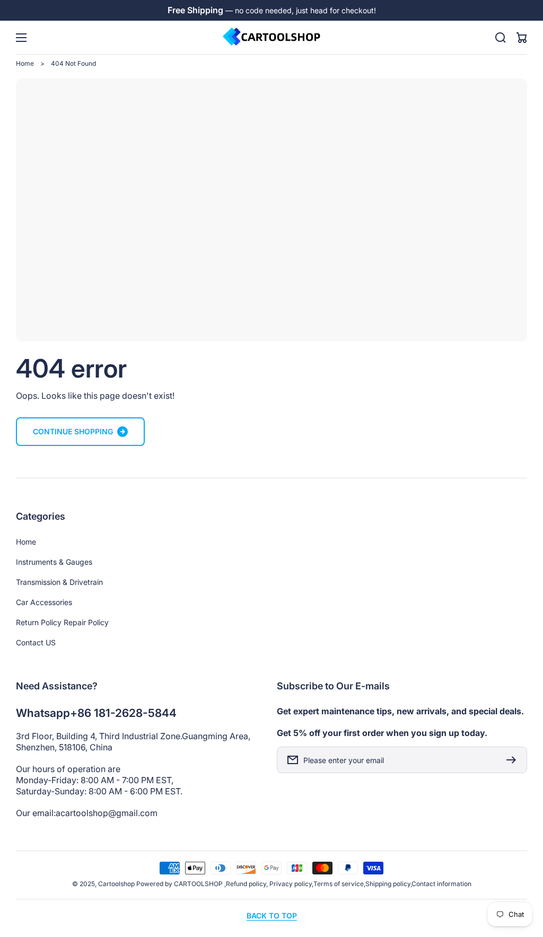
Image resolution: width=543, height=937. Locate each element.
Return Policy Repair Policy (62, 622)
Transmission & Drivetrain (59, 581)
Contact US (36, 642)
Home (25, 63)
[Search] (500, 37)
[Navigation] (21, 37)
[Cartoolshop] (271, 37)
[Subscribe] (514, 760)
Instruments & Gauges (54, 561)
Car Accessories (44, 602)
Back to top (272, 915)
